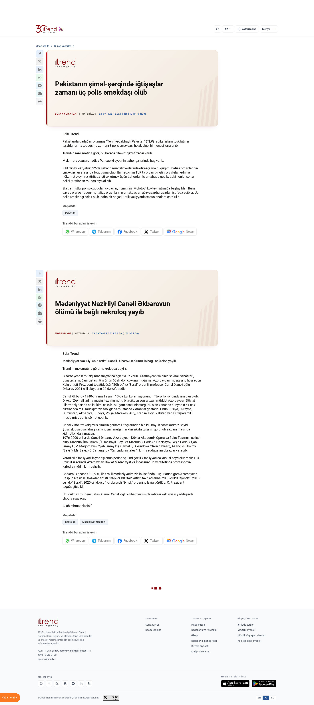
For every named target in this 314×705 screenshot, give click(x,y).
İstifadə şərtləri (245, 624)
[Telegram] (73, 683)
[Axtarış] (217, 29)
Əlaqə (194, 635)
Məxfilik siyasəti (246, 629)
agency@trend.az (47, 659)
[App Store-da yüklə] (235, 683)
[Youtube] (65, 683)
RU (272, 697)
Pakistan (70, 212)
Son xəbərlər (152, 624)
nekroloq (70, 521)
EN (259, 697)
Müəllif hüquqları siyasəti (251, 635)
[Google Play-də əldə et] (264, 683)
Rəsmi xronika (153, 629)
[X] (57, 683)
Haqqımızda (198, 624)
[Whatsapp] (41, 683)
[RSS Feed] (89, 683)
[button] (39, 53)
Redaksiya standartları (204, 640)
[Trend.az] (49, 29)
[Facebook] (49, 683)
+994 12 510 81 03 (47, 655)
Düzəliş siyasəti (199, 646)
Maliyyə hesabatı (200, 651)
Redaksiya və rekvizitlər (204, 629)
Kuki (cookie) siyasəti (249, 640)
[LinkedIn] (81, 683)
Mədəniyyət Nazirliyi (94, 521)
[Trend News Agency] (48, 622)
